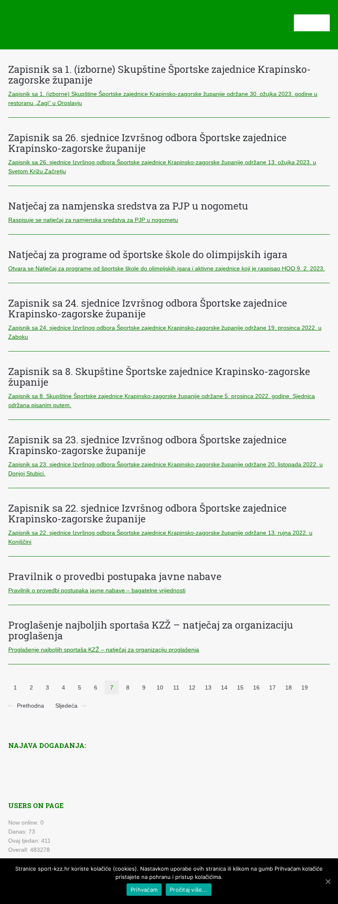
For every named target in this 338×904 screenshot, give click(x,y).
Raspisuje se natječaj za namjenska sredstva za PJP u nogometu (93, 220)
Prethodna (30, 705)
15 (240, 687)
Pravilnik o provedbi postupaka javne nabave (114, 576)
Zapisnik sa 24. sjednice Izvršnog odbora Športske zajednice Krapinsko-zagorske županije (147, 308)
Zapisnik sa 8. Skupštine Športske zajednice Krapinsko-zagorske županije (159, 377)
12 (192, 687)
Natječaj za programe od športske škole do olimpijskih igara (147, 254)
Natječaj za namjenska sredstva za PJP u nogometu (128, 205)
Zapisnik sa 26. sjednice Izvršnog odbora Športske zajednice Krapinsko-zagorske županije (147, 143)
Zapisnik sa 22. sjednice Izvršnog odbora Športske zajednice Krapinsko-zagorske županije (147, 513)
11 (176, 687)
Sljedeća (66, 705)
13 (208, 687)
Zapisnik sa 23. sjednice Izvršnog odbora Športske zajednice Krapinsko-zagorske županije (147, 445)
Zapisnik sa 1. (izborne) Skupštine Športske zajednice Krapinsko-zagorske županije (159, 74)
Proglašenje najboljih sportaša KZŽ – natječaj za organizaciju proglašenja (150, 630)
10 (160, 687)
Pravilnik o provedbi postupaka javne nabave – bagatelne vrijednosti (96, 590)
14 (224, 687)
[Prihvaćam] (328, 881)
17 (272, 687)
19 (304, 687)
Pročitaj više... (188, 889)
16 (256, 687)
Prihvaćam (144, 889)
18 (288, 687)
